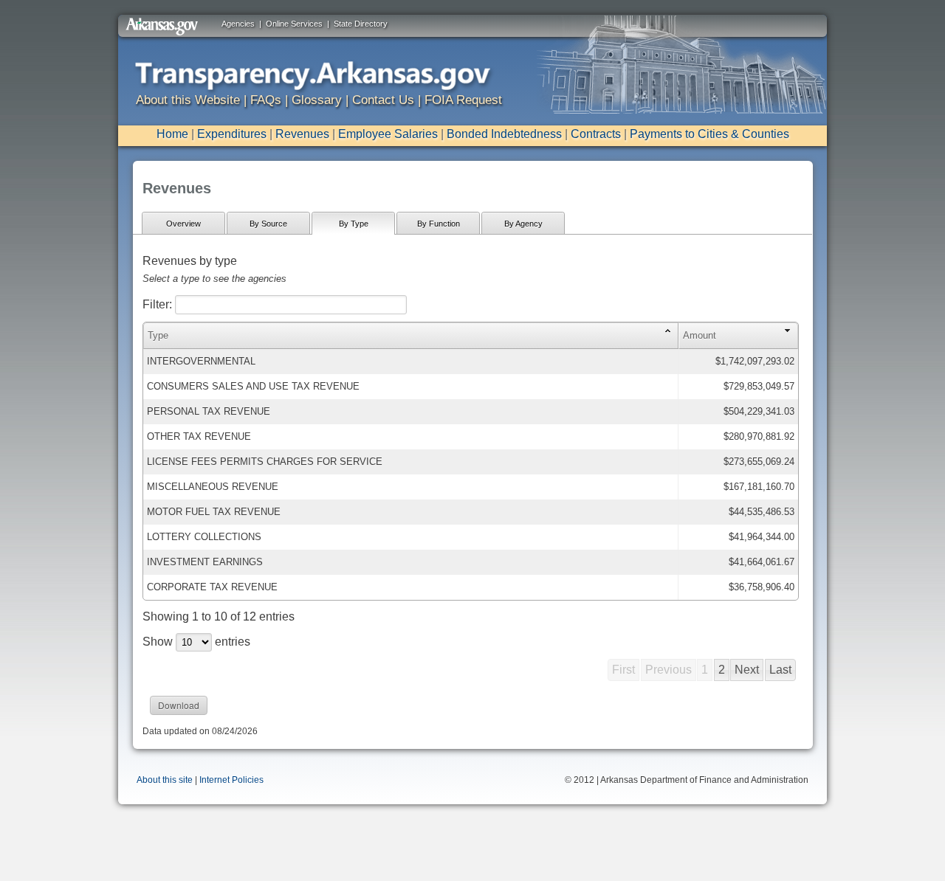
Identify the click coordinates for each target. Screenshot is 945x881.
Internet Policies (231, 780)
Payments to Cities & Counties (709, 134)
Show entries (196, 641)
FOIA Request (463, 100)
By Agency (523, 223)
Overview (183, 223)
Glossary (317, 100)
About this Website (188, 100)
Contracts (596, 134)
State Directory (361, 23)
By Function (438, 223)
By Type (353, 223)
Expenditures (232, 134)
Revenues (302, 134)
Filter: (158, 304)
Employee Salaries (388, 134)
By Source (268, 223)
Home (172, 134)
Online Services (294, 23)
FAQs (265, 100)
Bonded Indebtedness (504, 134)
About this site (165, 780)
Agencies (238, 23)
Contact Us (383, 100)
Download (178, 705)
